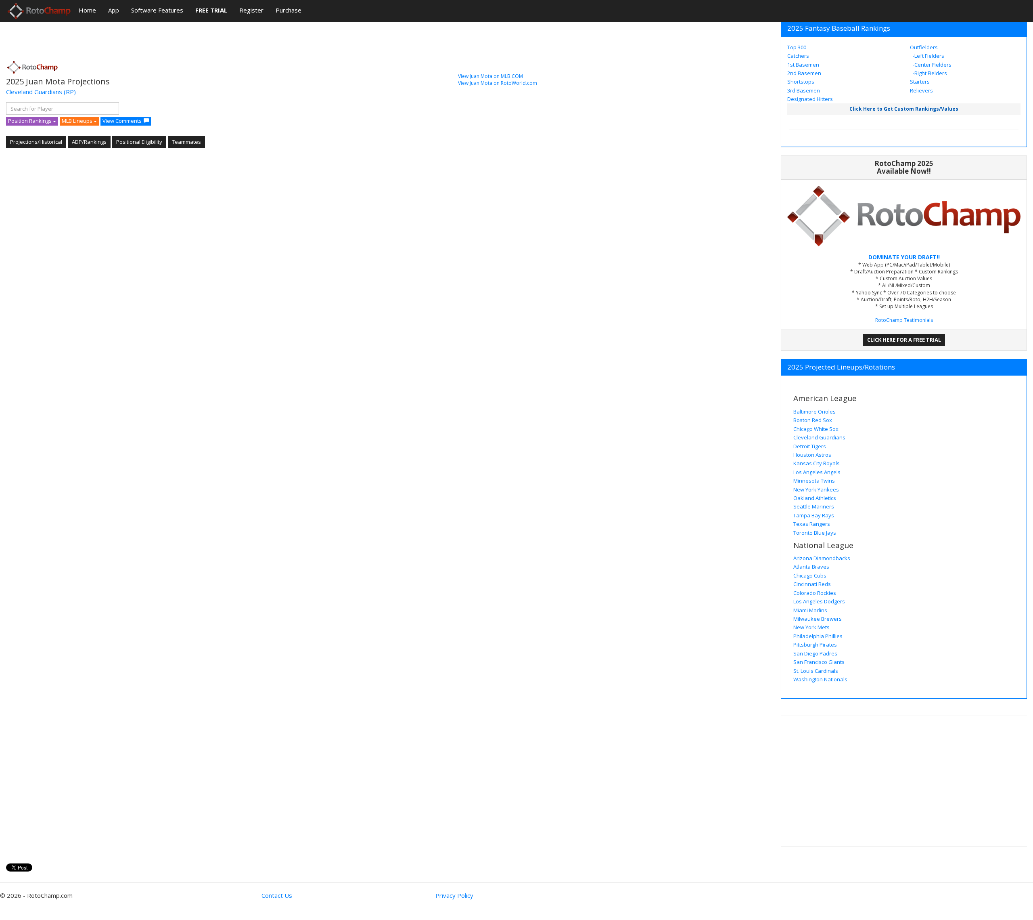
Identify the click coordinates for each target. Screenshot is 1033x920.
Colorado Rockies (814, 593)
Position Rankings (30, 120)
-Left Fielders (928, 55)
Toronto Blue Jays (814, 532)
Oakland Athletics (814, 498)
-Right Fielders (929, 73)
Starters (920, 81)
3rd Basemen (803, 90)
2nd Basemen (804, 73)
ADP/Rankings (89, 141)
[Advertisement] (153, 38)
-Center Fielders (931, 64)
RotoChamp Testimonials (904, 320)
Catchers (798, 55)
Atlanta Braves (811, 566)
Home (87, 10)
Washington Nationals (820, 679)
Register (251, 10)
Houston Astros (812, 454)
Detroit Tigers (809, 446)
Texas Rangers (811, 523)
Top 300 (796, 47)
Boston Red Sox (812, 420)
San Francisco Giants (819, 662)
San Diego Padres (815, 653)
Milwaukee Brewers (817, 618)
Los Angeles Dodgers (819, 601)
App (113, 10)
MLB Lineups (78, 120)
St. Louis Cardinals (815, 670)
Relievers (921, 90)
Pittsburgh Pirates (815, 644)
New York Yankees (816, 489)
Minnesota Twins (814, 480)
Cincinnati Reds (812, 584)
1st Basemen (803, 64)
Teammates (186, 141)
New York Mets (811, 627)
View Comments (122, 120)
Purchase (288, 10)
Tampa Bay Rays (813, 515)
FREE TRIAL (211, 10)
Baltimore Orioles (814, 411)
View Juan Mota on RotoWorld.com (497, 83)
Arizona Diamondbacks (821, 558)
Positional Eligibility (139, 141)
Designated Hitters (810, 99)
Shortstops (800, 81)
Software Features (157, 10)
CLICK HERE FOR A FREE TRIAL (904, 339)
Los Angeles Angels (817, 472)
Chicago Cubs (809, 575)
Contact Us (276, 895)
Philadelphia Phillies (818, 636)
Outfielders (924, 47)
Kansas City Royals (816, 463)
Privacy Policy (454, 895)
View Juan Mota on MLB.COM (490, 76)
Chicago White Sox (816, 429)
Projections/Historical (36, 141)
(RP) (70, 92)
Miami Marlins (810, 610)
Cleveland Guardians (34, 92)
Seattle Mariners (813, 506)
